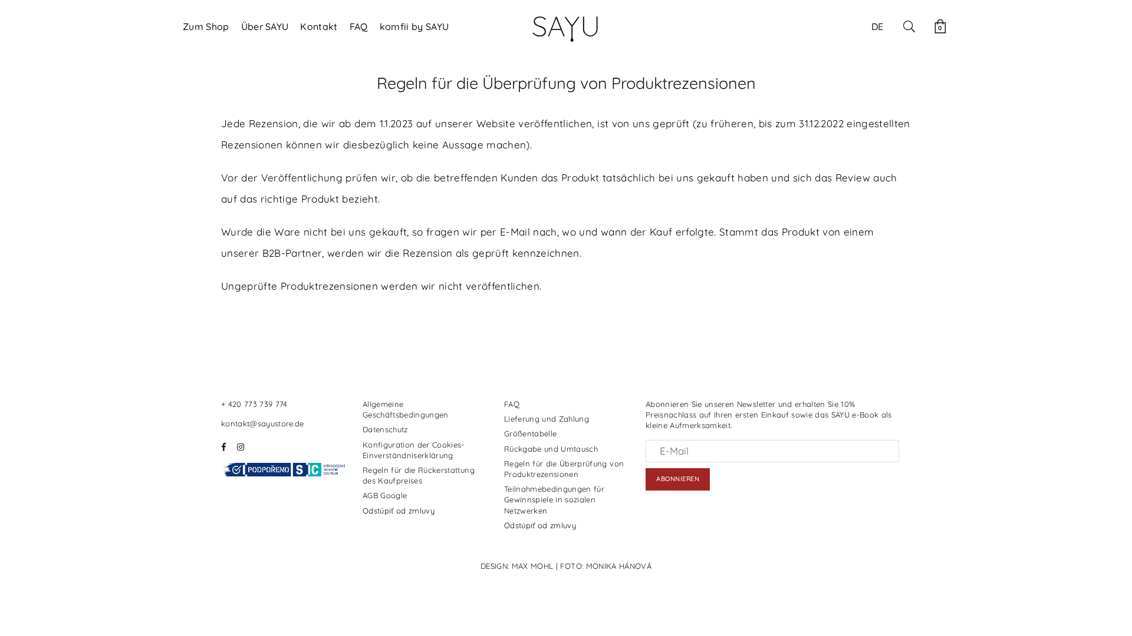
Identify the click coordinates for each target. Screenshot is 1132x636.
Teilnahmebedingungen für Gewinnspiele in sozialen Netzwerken (554, 499)
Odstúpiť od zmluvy (399, 510)
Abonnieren (677, 479)
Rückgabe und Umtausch (551, 448)
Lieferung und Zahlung (546, 418)
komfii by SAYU (414, 26)
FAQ (359, 26)
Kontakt (318, 26)
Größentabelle (530, 433)
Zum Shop (206, 26)
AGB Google (385, 495)
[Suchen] (909, 26)
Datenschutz (385, 429)
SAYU (566, 26)
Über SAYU (265, 26)
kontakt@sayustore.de (262, 423)
